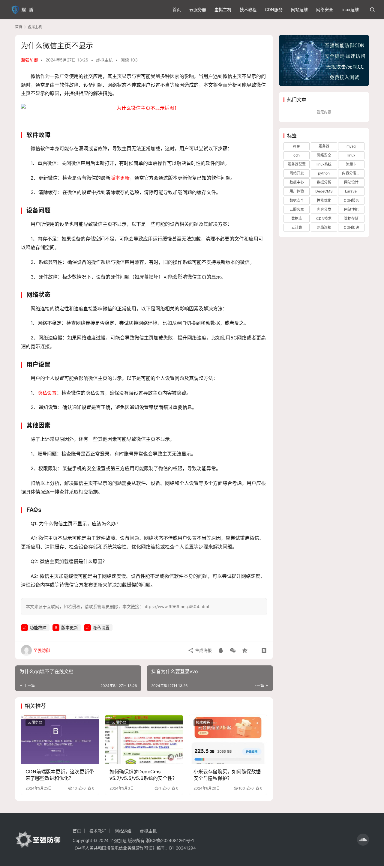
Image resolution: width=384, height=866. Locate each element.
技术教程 (248, 9)
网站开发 (297, 173)
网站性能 (351, 209)
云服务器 (197, 9)
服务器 (324, 146)
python (324, 173)
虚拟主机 (222, 9)
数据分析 (324, 182)
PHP (296, 146)
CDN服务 (274, 9)
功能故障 (38, 627)
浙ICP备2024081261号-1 (170, 840)
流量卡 (351, 164)
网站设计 (351, 182)
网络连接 (324, 227)
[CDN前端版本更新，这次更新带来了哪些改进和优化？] (60, 739)
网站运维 (299, 9)
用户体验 (297, 191)
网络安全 (324, 9)
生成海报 (203, 650)
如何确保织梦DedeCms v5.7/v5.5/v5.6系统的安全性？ (143, 775)
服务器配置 (297, 164)
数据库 (296, 218)
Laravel (351, 191)
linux (351, 155)
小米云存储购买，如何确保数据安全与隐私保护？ (227, 775)
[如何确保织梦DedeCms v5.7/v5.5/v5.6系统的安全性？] (144, 739)
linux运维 (350, 9)
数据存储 (351, 218)
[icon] (363, 840)
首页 (176, 9)
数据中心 (297, 182)
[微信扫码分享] (232, 650)
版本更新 (120, 178)
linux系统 (324, 164)
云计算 (296, 227)
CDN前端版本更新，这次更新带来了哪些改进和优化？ (60, 775)
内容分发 (324, 209)
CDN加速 (351, 227)
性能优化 (324, 200)
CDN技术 (324, 218)
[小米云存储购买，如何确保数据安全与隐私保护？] (228, 739)
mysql (351, 146)
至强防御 (29, 59)
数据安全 (297, 200)
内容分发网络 (353, 173)
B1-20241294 (182, 847)
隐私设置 (47, 393)
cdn (296, 155)
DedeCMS (324, 191)
